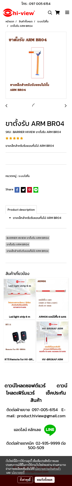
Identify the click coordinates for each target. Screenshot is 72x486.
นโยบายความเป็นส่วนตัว (48, 468)
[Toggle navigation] (67, 13)
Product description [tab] (21, 209)
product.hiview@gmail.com (41, 416)
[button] (48, 13)
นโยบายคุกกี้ (18, 472)
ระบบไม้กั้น (24, 176)
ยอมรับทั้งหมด (44, 479)
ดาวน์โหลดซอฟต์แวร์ (25, 385)
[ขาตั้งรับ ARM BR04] (36, 65)
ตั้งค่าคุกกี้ (25, 479)
